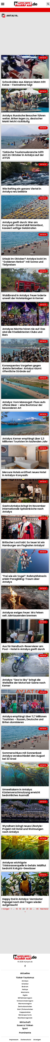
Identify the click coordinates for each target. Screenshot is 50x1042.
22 (31, 909)
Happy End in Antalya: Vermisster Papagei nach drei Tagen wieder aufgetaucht (22, 902)
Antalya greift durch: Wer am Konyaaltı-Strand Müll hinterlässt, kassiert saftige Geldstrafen (22, 225)
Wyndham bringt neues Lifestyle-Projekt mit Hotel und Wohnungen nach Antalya (22, 828)
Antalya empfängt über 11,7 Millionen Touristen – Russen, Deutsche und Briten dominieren (24, 719)
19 (20, 909)
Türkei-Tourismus (25, 977)
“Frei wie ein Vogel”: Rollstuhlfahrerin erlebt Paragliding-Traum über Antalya (24, 579)
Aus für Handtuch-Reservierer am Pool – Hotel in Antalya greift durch (23, 648)
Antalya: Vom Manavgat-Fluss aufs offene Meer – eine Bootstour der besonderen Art (23, 405)
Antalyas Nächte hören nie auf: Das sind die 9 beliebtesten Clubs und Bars (23, 331)
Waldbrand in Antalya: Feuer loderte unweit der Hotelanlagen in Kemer (24, 297)
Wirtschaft (25, 1022)
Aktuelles (25, 973)
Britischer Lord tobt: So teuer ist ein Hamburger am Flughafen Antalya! (23, 544)
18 (17, 909)
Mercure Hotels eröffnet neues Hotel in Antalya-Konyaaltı (24, 474)
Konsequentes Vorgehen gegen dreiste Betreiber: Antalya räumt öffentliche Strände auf (22, 368)
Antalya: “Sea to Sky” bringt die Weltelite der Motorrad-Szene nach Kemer (23, 682)
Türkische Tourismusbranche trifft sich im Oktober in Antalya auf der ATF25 (23, 155)
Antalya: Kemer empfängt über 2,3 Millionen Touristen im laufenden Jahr (25, 440)
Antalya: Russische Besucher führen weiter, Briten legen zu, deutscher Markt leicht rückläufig (23, 118)
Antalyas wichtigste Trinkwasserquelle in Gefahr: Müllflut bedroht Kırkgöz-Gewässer (24, 865)
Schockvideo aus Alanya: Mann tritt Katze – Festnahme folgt (24, 83)
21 (27, 909)
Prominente (25, 1032)
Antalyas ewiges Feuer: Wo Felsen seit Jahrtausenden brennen (22, 614)
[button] (2, 4)
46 (37, 909)
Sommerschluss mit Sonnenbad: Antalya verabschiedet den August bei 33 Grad (23, 755)
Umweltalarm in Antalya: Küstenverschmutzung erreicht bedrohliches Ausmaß (21, 792)
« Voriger (5, 909)
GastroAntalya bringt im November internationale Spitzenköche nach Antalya (23, 508)
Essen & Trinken (25, 1025)
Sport (25, 1028)
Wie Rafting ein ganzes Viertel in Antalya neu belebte (21, 190)
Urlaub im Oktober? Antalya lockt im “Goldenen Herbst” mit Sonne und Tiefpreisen (24, 261)
